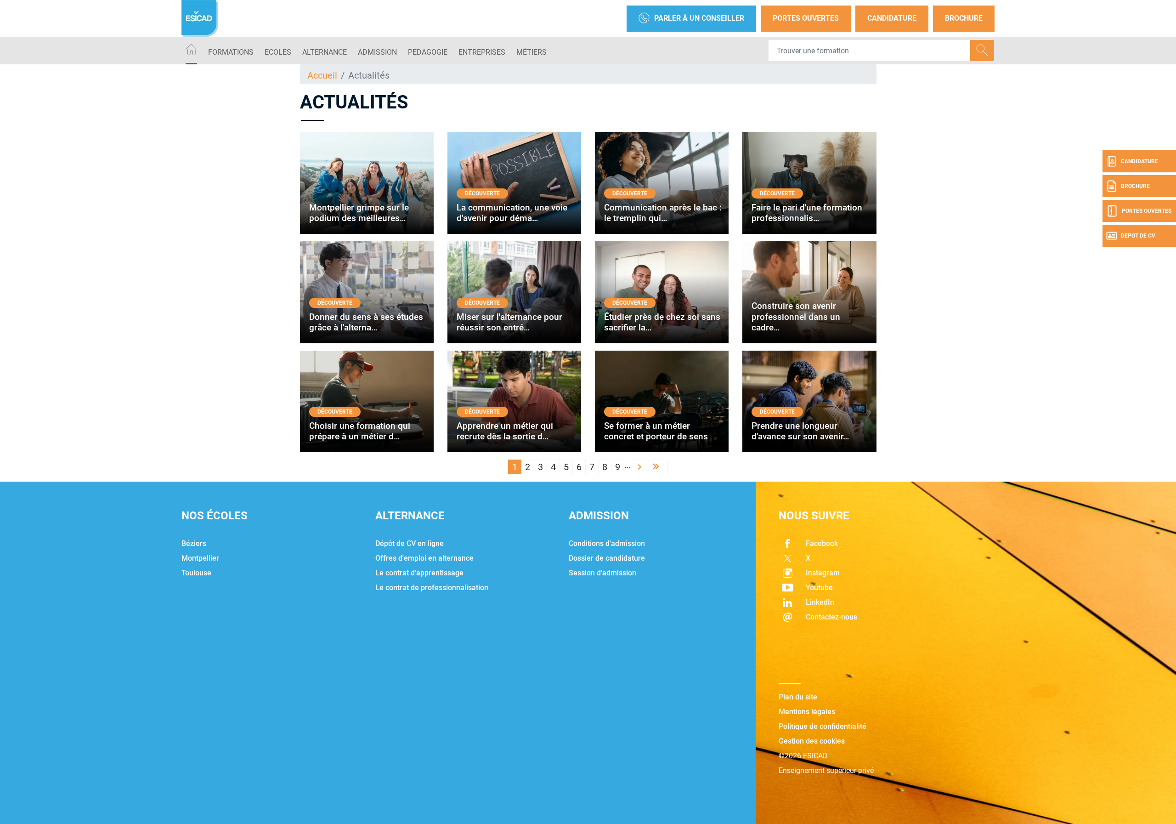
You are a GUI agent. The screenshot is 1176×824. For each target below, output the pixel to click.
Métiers (531, 52)
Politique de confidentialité (822, 726)
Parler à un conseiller (699, 18)
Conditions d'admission (607, 543)
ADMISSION (377, 52)
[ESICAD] (199, 18)
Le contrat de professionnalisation (431, 587)
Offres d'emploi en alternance (424, 558)
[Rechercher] (982, 50)
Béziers (193, 543)
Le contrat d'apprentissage (419, 572)
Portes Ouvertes (806, 18)
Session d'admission (602, 572)
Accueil (322, 75)
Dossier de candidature (607, 558)
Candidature (891, 18)
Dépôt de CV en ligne (409, 543)
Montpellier (200, 558)
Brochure (964, 18)
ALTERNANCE (324, 52)
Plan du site (798, 697)
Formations (231, 52)
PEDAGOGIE (427, 52)
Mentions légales (807, 711)
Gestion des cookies (812, 741)
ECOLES (278, 52)
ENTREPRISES (481, 52)
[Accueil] (191, 51)
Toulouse (196, 572)
